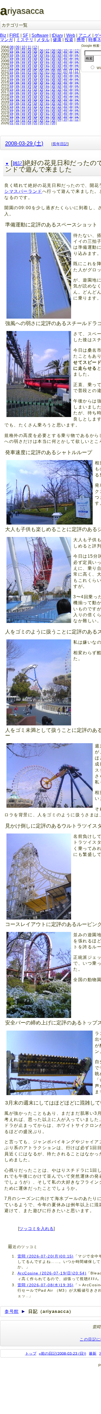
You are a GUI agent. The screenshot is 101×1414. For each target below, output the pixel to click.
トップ (30, 1353)
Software (40, 35)
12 (35, 47)
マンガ (6, 39)
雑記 (17, 163)
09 (17, 47)
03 (23, 51)
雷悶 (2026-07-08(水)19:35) (46, 1285)
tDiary (57, 35)
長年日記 (60, 144)
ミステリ (24, 39)
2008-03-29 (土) (24, 143)
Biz (3, 35)
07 (47, 51)
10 (23, 47)
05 (35, 51)
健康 (57, 39)
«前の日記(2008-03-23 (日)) (62, 1353)
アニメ (84, 35)
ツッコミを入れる (36, 1228)
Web (70, 35)
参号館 (12, 1311)
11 (29, 47)
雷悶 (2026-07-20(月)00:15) (46, 1256)
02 (17, 51)
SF (25, 35)
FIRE (14, 35)
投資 (69, 39)
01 (11, 51)
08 (11, 47)
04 (29, 51)
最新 (92, 1353)
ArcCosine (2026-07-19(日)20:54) (52, 1273)
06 (41, 51)
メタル (43, 39)
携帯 (80, 39)
